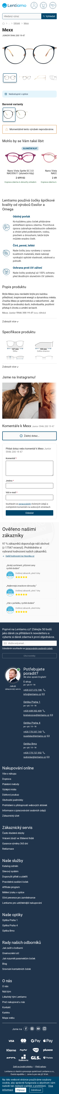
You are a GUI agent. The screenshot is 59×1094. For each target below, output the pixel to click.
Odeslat (29, 513)
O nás (5, 986)
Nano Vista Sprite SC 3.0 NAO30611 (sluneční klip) (20, 172)
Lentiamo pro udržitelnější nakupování (22, 903)
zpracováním (25, 503)
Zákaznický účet (10, 815)
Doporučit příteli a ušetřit (15, 876)
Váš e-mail (11, 492)
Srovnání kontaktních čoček (16, 969)
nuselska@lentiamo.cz (34, 736)
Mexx (26, 23)
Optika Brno (30, 744)
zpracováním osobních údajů (38, 648)
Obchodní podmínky (12, 800)
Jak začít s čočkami (12, 948)
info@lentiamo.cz (32, 694)
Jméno (10, 480)
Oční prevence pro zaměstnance (18, 897)
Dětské (17, 23)
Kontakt (6, 1007)
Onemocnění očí (10, 953)
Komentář (11, 458)
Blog (4, 963)
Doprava (6, 779)
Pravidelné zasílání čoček (15, 881)
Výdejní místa (9, 789)
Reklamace (8, 848)
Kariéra (6, 1012)
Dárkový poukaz (10, 794)
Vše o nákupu (9, 773)
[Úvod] (3, 23)
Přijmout (21, 1090)
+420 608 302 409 (32, 710)
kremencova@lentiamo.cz (36, 715)
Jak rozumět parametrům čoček (18, 958)
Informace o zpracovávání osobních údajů (24, 810)
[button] (10, 77)
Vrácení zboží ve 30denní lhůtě (18, 838)
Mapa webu (8, 1018)
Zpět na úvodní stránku (23, 1066)
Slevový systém (10, 871)
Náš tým (6, 991)
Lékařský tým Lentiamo (14, 997)
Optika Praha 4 (31, 722)
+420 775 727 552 (32, 752)
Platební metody (10, 784)
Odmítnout (36, 1090)
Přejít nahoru (40, 1066)
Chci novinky (29, 655)
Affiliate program (11, 887)
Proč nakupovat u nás (13, 1002)
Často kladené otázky (13, 833)
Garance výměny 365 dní (15, 843)
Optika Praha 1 (31, 702)
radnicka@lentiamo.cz (34, 757)
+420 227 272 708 (32, 689)
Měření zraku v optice (13, 892)
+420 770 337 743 (32, 731)
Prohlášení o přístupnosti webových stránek (24, 805)
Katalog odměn (10, 866)
